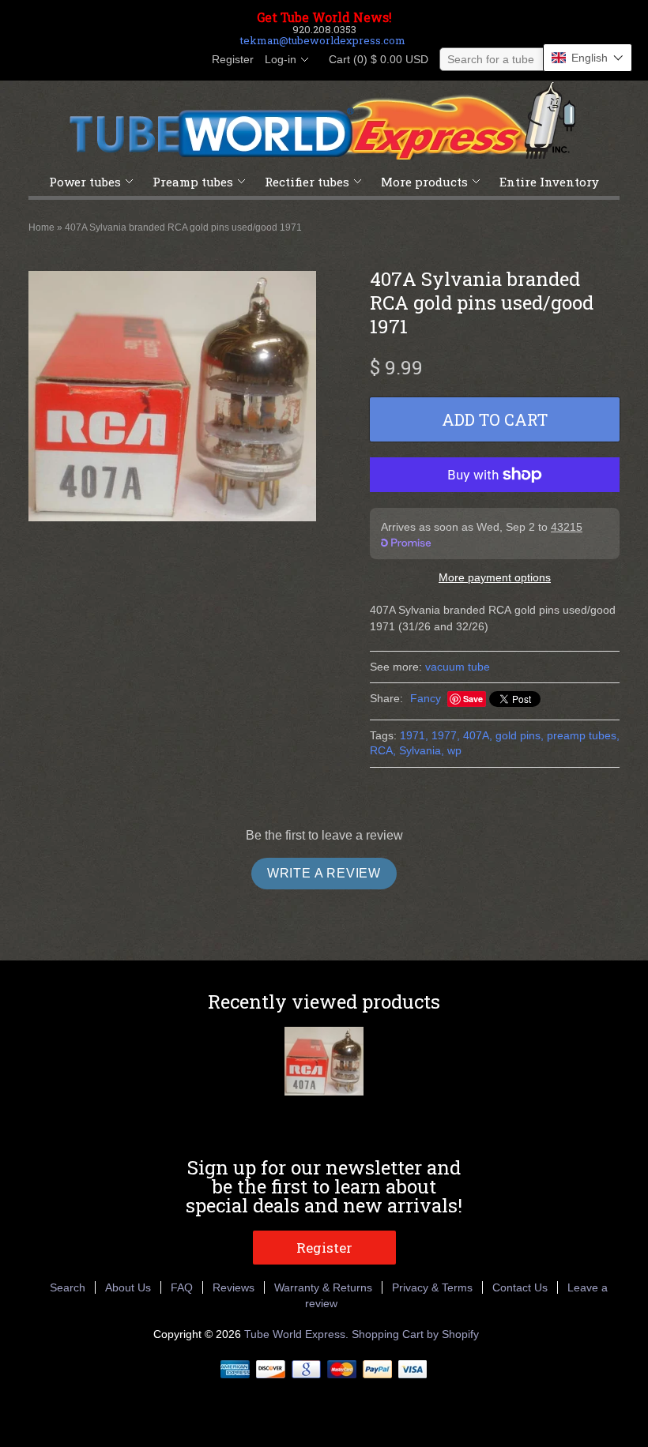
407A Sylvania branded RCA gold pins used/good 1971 (183, 227)
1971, (414, 735)
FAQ (182, 1287)
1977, (445, 735)
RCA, (383, 750)
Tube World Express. (298, 1334)
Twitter (134, 60)
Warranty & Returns (323, 1287)
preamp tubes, (583, 735)
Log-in (280, 59)
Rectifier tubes (307, 182)
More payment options (495, 577)
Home (41, 227)
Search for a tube (490, 59)
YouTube (188, 60)
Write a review (324, 873)
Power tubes (85, 182)
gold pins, (519, 735)
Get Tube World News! (324, 17)
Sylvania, (421, 750)
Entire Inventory (549, 182)
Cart (373, 59)
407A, (477, 735)
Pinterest (161, 60)
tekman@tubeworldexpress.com (322, 40)
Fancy (425, 698)
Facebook (107, 60)
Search (67, 1287)
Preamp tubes (193, 182)
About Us (128, 1287)
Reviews (233, 1287)
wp (454, 750)
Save (473, 699)
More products (424, 182)
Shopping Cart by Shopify (415, 1334)
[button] (587, 57)
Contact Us (520, 1287)
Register (233, 59)
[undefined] (172, 398)
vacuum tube (457, 666)
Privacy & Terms (432, 1287)
